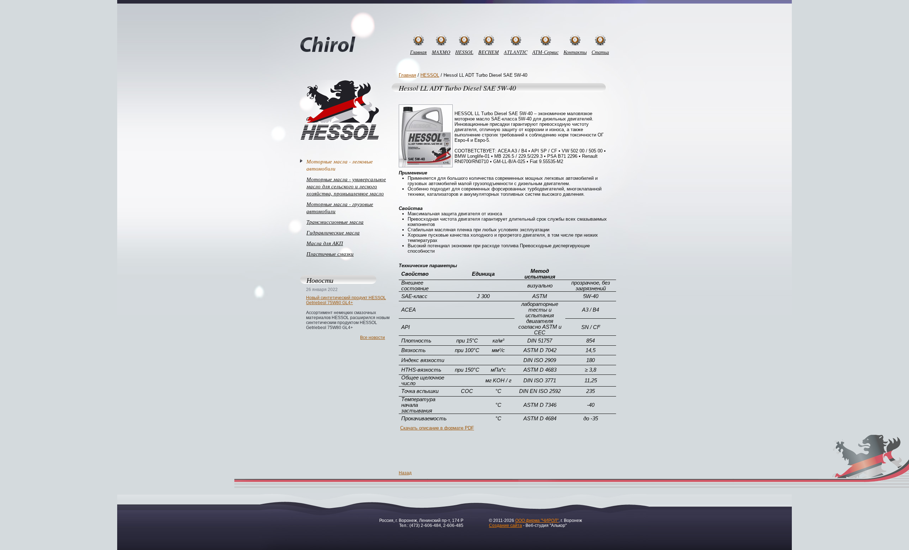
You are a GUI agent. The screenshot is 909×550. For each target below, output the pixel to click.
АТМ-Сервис (545, 52)
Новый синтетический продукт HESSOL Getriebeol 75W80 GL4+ (346, 300)
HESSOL (464, 52)
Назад (405, 472)
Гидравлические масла (333, 232)
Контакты (575, 52)
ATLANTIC (515, 52)
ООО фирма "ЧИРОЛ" (537, 520)
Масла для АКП (324, 243)
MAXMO (441, 52)
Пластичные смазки (330, 253)
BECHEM (488, 52)
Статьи (600, 52)
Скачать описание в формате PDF (437, 428)
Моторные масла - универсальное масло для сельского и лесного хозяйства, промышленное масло (346, 186)
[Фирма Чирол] (327, 45)
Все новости (372, 337)
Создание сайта (505, 525)
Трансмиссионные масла (335, 221)
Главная (418, 52)
